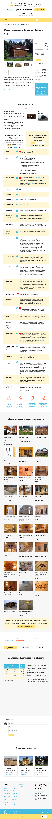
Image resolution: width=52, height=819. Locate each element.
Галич (7, 673)
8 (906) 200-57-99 (23, 9)
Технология (26, 648)
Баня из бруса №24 (10, 770)
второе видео (30, 183)
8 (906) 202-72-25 (27, 13)
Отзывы (14, 804)
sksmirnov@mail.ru (42, 682)
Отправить (11, 735)
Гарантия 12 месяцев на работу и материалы (31, 404)
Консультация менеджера (41, 92)
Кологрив (8, 675)
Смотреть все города (9, 680)
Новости (14, 799)
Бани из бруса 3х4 (35, 638)
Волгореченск (8, 671)
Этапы (41, 648)
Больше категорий (19, 640)
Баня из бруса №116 (25, 770)
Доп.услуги (14, 788)
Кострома (7, 678)
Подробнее (8, 774)
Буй (7, 669)
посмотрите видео (37, 177)
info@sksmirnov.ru (32, 3)
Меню (8, 20)
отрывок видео (29, 285)
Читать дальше (8, 89)
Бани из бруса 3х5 (8, 640)
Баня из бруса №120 (41, 770)
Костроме (10, 9)
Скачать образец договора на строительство (43, 404)
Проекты (6, 784)
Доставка (10, 648)
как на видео (25, 373)
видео (42, 250)
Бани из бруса (25, 638)
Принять (44, 816)
